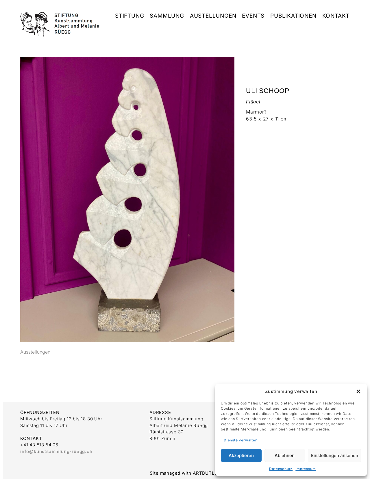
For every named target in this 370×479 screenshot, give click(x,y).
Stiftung (129, 15)
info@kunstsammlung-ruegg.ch (56, 451)
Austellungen (213, 15)
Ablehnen (285, 455)
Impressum (305, 469)
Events (253, 15)
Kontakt (336, 15)
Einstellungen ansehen (334, 455)
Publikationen (293, 15)
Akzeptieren (241, 455)
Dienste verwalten (241, 440)
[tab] (35, 352)
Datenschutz (281, 469)
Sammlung (167, 15)
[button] (358, 391)
